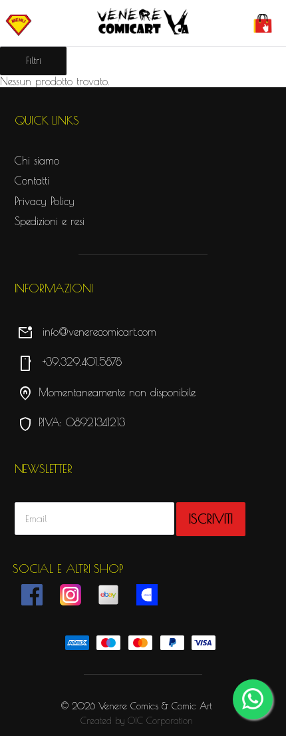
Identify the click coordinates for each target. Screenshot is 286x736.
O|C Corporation (160, 720)
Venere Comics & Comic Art (155, 706)
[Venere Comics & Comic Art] (143, 22)
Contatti (32, 180)
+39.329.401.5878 (69, 362)
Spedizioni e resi (49, 221)
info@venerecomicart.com (86, 332)
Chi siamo (37, 161)
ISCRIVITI (211, 519)
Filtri (33, 60)
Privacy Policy (44, 201)
